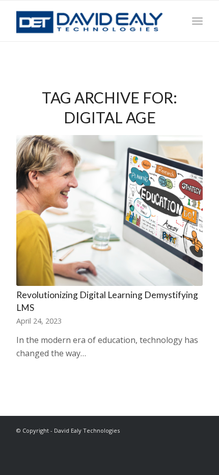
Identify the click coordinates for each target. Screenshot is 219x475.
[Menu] (197, 21)
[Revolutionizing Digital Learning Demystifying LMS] (109, 210)
